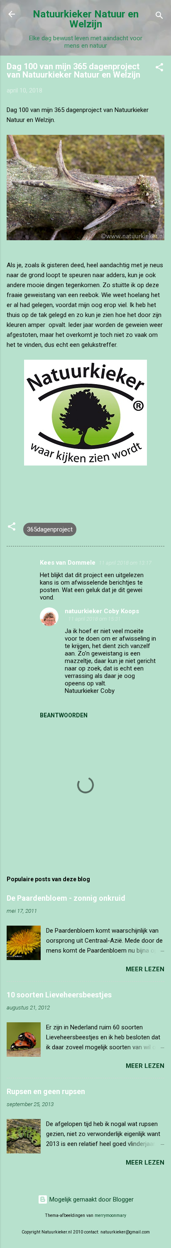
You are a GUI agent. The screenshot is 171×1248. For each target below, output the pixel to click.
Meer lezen (145, 969)
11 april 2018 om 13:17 (125, 563)
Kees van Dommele (67, 562)
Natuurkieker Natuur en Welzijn (86, 19)
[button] (159, 68)
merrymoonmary (110, 1215)
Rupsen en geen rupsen (46, 1091)
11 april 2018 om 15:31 (94, 619)
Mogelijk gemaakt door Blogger (91, 1199)
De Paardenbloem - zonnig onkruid (66, 898)
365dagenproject (50, 529)
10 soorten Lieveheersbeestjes (59, 994)
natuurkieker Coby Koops (102, 611)
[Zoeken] (159, 16)
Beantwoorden (64, 715)
